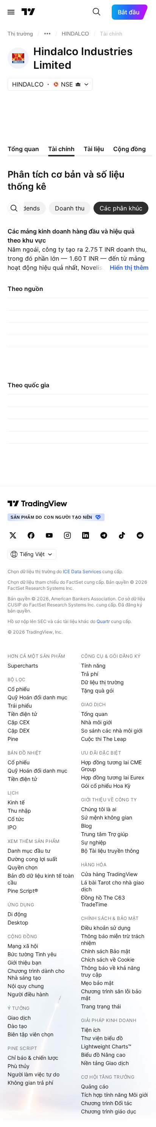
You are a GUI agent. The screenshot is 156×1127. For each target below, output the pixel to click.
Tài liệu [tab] (94, 149)
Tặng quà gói (97, 690)
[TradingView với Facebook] (31, 535)
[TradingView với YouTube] (49, 535)
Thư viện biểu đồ (102, 1038)
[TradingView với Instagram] (67, 535)
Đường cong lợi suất (32, 859)
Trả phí (89, 674)
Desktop (18, 922)
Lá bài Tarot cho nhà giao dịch (112, 885)
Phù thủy (19, 1066)
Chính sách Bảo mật (105, 951)
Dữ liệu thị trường (102, 682)
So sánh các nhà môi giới (111, 730)
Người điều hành (28, 994)
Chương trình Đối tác (106, 1103)
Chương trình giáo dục (108, 1111)
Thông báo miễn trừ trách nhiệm (112, 939)
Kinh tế (16, 802)
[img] (78, 84)
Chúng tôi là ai (98, 809)
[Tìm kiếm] (96, 12)
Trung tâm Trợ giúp (104, 834)
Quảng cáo (94, 1086)
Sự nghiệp (93, 842)
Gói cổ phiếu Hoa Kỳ (106, 785)
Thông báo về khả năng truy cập (110, 971)
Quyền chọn (22, 867)
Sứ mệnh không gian (106, 817)
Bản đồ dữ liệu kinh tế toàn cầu (41, 879)
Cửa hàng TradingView (109, 874)
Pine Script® (23, 890)
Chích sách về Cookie (107, 959)
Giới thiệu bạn (24, 962)
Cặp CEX (19, 722)
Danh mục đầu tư (29, 850)
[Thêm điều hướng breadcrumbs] (47, 33)
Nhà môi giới (96, 722)
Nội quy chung (26, 986)
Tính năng (93, 665)
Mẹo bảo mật (97, 983)
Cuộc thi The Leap (103, 739)
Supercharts (23, 665)
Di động (17, 914)
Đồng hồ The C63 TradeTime (103, 900)
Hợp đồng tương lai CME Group (111, 765)
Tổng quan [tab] (23, 149)
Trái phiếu (20, 705)
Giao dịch (19, 1017)
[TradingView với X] (13, 535)
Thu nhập (19, 810)
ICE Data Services (82, 571)
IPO (12, 827)
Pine (13, 739)
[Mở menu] (11, 12)
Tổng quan (94, 714)
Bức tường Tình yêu (32, 954)
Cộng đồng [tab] (129, 149)
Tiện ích (90, 1030)
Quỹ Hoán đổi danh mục (37, 697)
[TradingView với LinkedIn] (85, 535)
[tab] (25, 208)
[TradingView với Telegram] (103, 535)
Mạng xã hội (23, 946)
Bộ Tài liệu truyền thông (110, 850)
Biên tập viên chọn (30, 1034)
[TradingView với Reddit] (140, 535)
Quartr (103, 621)
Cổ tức (16, 819)
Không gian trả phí (30, 1082)
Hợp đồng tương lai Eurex (112, 777)
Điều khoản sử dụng (106, 927)
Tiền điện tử (22, 714)
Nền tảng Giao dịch (105, 1063)
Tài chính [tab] (61, 149)
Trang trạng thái (101, 1006)
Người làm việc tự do (33, 1074)
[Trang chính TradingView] (28, 12)
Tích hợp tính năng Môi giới (114, 1094)
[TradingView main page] (37, 503)
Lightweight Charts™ (106, 1046)
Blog (86, 825)
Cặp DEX (19, 730)
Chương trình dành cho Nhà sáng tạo (36, 974)
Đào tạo (17, 1026)
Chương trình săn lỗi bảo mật (111, 994)
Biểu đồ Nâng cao (103, 1054)
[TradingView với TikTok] (122, 535)
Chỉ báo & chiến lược (33, 1057)
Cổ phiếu (19, 689)
